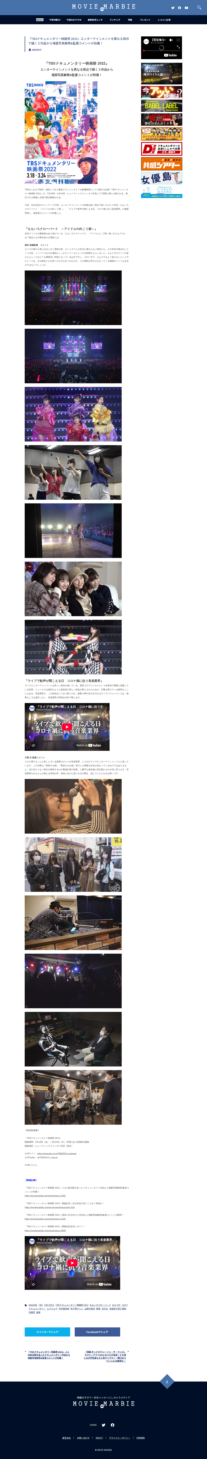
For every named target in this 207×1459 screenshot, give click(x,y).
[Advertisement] (161, 248)
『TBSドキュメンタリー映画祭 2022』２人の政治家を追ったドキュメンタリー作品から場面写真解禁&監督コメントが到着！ (49, 1354)
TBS (40, 1304)
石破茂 (32, 1312)
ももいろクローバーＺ (100, 1304)
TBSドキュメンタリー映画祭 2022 (71, 1304)
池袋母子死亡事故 (117, 1308)
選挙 (38, 1312)
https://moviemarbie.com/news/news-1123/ (45, 1219)
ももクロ (116, 1304)
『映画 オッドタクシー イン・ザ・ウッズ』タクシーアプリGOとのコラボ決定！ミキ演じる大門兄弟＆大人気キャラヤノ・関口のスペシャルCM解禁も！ (105, 1356)
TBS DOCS (49, 1304)
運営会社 (66, 1437)
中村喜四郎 (64, 1308)
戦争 (98, 1308)
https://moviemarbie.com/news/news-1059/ (45, 1230)
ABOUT (99, 1437)
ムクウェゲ (52, 1308)
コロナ (125, 1304)
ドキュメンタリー (37, 1308)
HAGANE (33, 1304)
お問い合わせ (83, 1437)
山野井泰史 (89, 1308)
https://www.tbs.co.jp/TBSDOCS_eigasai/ (56, 1153)
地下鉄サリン (76, 1308)
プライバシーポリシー (119, 1437)
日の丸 (105, 1308)
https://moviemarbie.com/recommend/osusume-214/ (50, 1207)
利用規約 (140, 1437)
